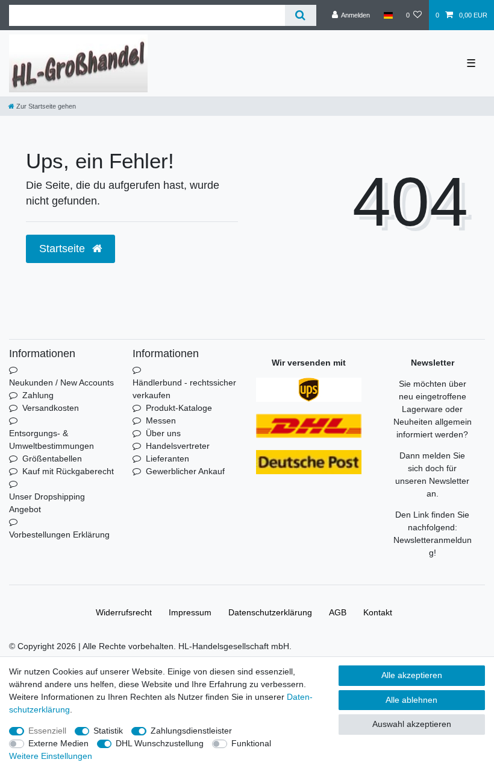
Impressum (190, 612)
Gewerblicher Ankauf (185, 471)
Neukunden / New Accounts (61, 382)
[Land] (388, 15)
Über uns (163, 433)
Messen (161, 420)
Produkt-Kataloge (179, 408)
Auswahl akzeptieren (411, 724)
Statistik (108, 730)
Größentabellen (52, 458)
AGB (337, 612)
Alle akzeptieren (411, 675)
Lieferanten (167, 458)
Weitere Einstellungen (50, 756)
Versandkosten (50, 408)
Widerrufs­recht (124, 612)
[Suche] (300, 15)
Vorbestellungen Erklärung (59, 534)
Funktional (251, 743)
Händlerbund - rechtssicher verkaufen (184, 389)
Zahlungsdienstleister (191, 730)
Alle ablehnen (411, 700)
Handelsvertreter (178, 446)
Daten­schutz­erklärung (270, 612)
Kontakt (377, 612)
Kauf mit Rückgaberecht (68, 471)
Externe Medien (58, 743)
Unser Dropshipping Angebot (47, 503)
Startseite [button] (63, 249)
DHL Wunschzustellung (160, 743)
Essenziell (47, 730)
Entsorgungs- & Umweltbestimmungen (51, 439)
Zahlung (38, 395)
